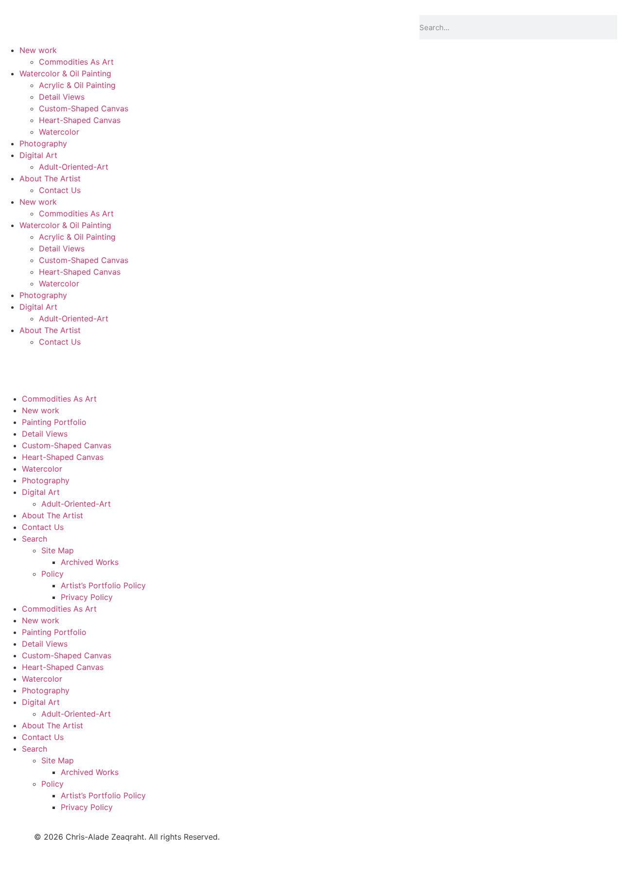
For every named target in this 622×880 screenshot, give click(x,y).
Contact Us (60, 190)
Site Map (57, 550)
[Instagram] (95, 395)
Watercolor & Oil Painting (65, 73)
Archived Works (90, 562)
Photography (43, 143)
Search (34, 539)
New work (38, 50)
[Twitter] (41, 395)
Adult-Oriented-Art (73, 167)
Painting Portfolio (54, 422)
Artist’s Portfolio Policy (103, 585)
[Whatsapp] (121, 395)
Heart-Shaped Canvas (80, 120)
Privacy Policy (87, 597)
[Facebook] (14, 395)
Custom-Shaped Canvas (83, 108)
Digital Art (38, 155)
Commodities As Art (76, 62)
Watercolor (59, 132)
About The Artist (50, 178)
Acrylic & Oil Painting (77, 85)
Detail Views (62, 97)
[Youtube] (68, 395)
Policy (52, 574)
